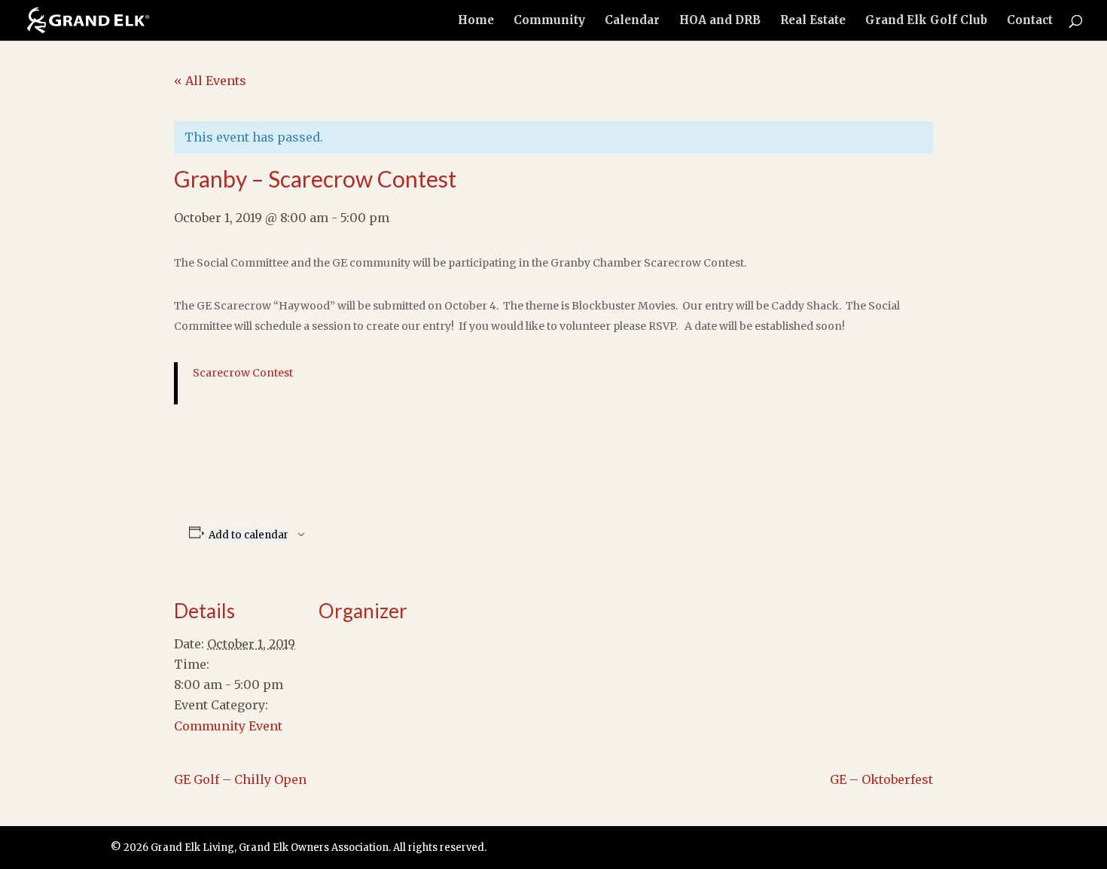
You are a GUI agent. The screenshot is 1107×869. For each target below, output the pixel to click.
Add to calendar (248, 535)
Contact (1030, 21)
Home (476, 21)
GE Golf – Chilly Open (240, 779)
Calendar (632, 21)
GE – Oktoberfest (881, 779)
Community (549, 21)
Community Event (228, 725)
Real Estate (813, 21)
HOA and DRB (720, 21)
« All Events (210, 80)
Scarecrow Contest (243, 373)
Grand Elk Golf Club (926, 21)
